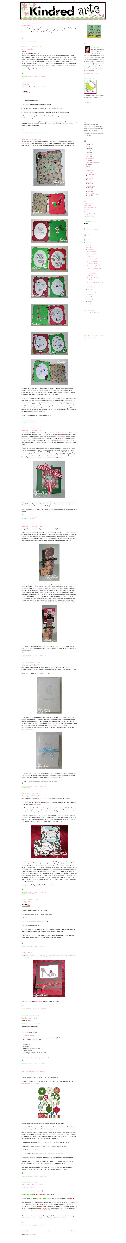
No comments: (42, 1008)
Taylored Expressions (90, 207)
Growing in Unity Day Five (31, 139)
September (91, 292)
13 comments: (42, 420)
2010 (87, 242)
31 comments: (42, 892)
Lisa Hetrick (63, 1216)
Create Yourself (61, 436)
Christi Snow (90, 178)
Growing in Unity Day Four (31, 430)
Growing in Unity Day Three (31, 526)
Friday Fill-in (26, 902)
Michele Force (90, 158)
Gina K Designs (88, 210)
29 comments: (42, 786)
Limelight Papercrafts (90, 214)
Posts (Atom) (32, 1234)
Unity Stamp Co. (88, 203)
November (90, 287)
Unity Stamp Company (92, 162)
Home (49, 1231)
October (90, 289)
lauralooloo (89, 143)
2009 (87, 245)
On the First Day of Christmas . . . (33, 1184)
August (90, 294)
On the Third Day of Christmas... (33, 1071)
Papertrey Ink (87, 212)
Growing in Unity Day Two (31, 665)
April (89, 304)
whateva (88, 182)
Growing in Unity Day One (31, 796)
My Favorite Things (89, 216)
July (89, 296)
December (90, 249)
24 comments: (42, 516)
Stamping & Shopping (92, 194)
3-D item (28, 422)
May (89, 301)
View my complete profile (92, 73)
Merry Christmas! (27, 25)
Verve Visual (87, 205)
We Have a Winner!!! (29, 1018)
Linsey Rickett (90, 150)
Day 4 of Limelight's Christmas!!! (40, 1058)
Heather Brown (90, 190)
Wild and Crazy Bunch (39, 588)
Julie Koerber (90, 147)
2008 (87, 247)
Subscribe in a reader (90, 338)
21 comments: (42, 655)
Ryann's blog (38, 1001)
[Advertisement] (92, 324)
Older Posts (73, 1231)
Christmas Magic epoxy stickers (30, 1083)
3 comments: (42, 1063)
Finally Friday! (26, 953)
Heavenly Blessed (29, 1035)
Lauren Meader (90, 170)
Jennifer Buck (90, 174)
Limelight (23, 1073)
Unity (33, 422)
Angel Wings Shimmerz (60, 502)
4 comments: (42, 946)
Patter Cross (89, 154)
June (89, 299)
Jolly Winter (24, 727)
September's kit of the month (55, 725)
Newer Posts (24, 1231)
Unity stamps (37, 804)
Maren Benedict (90, 186)
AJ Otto (88, 166)
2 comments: (42, 41)
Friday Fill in (25, 84)
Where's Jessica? (27, 49)
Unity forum (61, 432)
